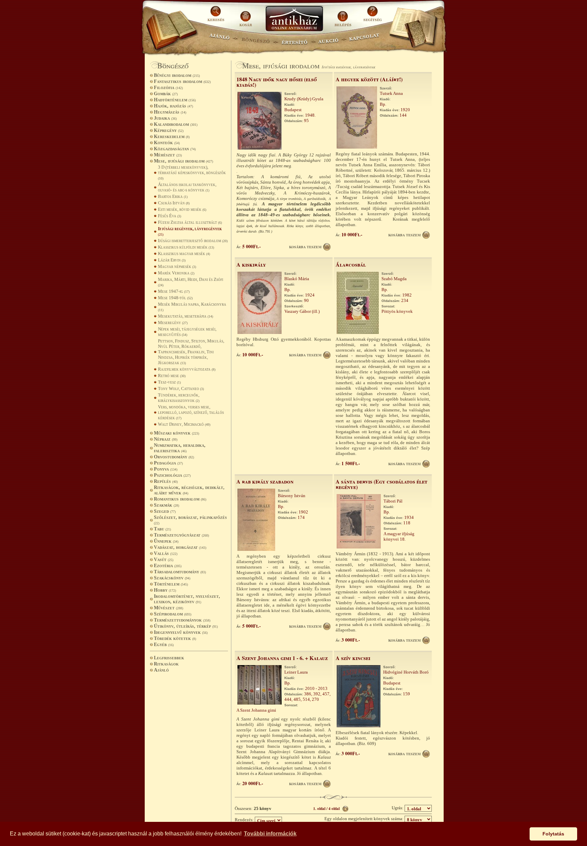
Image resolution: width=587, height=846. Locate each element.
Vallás (165, 553)
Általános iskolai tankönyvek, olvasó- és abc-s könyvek (187, 187)
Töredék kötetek (175, 638)
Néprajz (165, 439)
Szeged (165, 511)
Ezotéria (167, 565)
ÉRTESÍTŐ (294, 39)
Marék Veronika (176, 272)
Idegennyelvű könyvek (181, 632)
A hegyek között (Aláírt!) (369, 79)
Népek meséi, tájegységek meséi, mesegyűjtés (187, 331)
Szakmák (166, 505)
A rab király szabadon (265, 481)
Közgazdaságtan (175, 148)
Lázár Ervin (171, 260)
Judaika (165, 118)
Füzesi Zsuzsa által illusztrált (190, 222)
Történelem (171, 584)
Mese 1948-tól (175, 297)
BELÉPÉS (343, 16)
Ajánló (161, 670)
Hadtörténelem (175, 99)
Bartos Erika (173, 196)
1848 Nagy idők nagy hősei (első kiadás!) (276, 81)
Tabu (162, 528)
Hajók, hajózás (173, 105)
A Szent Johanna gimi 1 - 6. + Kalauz (282, 658)
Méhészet (168, 154)
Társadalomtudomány (180, 571)
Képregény (168, 130)
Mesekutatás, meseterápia (185, 316)
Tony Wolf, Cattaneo (181, 388)
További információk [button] (270, 833)
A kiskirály (251, 264)
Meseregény (173, 322)
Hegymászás (170, 112)
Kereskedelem (172, 136)
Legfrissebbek (169, 657)
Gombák (166, 93)
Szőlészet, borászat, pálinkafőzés (190, 520)
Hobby (165, 590)
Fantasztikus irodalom (182, 81)
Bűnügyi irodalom (177, 75)
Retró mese (171, 375)
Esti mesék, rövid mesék (182, 209)
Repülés (166, 481)
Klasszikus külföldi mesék (186, 247)
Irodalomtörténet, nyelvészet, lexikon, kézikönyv (187, 599)
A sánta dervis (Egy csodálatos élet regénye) (381, 484)
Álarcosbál (351, 264)
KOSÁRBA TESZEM (305, 246)
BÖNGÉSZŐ (256, 39)
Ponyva (165, 469)
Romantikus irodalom (180, 499)
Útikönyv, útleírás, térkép (186, 626)
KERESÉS (216, 16)
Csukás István (174, 202)
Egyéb (164, 644)
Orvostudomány (174, 456)
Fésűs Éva (169, 215)
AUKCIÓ (328, 39)
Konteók (167, 142)
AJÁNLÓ (219, 39)
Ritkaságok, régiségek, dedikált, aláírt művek (189, 490)
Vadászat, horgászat (180, 547)
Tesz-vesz (169, 382)
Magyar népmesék (177, 266)
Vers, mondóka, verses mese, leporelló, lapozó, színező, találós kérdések (191, 412)
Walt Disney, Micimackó (184, 424)
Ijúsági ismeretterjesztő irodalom (193, 240)
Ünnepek (166, 541)
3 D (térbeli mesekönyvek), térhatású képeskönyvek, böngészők (192, 172)
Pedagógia (168, 463)
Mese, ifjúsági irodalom (183, 161)
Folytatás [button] (553, 833)
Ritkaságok (166, 663)
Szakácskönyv (172, 577)
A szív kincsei (353, 658)
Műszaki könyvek (176, 433)
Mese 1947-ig (174, 291)
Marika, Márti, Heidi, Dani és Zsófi (190, 282)
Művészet (168, 607)
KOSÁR (245, 16)
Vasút (163, 559)
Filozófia (168, 87)
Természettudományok (182, 620)
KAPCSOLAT (364, 39)
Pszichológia (172, 475)
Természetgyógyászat (181, 535)
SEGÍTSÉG (372, 16)
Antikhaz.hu (294, 19)
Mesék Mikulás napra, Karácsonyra (192, 307)
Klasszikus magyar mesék (184, 253)
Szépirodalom (172, 613)
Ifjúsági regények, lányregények (190, 231)
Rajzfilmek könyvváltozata (186, 369)
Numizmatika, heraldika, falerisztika (180, 448)
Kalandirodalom (175, 124)
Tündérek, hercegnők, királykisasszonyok (178, 397)
